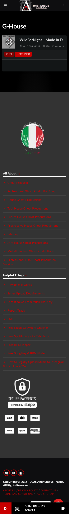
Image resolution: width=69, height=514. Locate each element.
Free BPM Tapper (19, 344)
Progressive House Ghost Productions (32, 225)
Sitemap (12, 234)
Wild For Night (31, 46)
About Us (9, 490)
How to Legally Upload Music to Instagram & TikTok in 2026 (33, 364)
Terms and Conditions (18, 493)
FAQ (10, 319)
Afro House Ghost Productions (27, 242)
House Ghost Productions (24, 199)
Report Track (16, 310)
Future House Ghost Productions (29, 217)
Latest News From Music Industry (30, 302)
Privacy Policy (28, 490)
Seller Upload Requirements (26, 293)
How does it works (19, 284)
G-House (60, 46)
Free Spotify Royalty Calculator (28, 336)
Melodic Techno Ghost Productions (30, 251)
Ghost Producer (17, 182)
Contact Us (48, 490)
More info (23, 53)
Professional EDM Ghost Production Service (29, 262)
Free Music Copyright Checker (27, 327)
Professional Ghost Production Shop (31, 191)
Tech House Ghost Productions (27, 208)
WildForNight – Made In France (43, 40)
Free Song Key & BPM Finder (26, 353)
